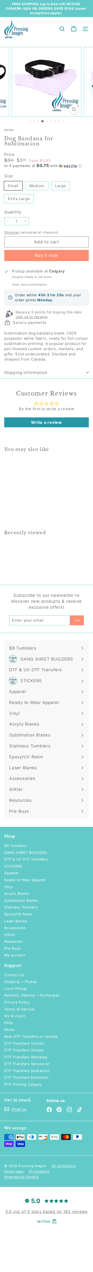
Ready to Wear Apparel (25, 880)
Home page (14, 1171)
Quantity (13, 211)
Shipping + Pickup (20, 981)
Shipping (11, 232)
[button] (46, 165)
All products (39, 1171)
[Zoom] (74, 109)
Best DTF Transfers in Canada (31, 1036)
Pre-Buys (12, 948)
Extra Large (19, 198)
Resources (13, 941)
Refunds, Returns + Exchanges (31, 995)
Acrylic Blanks (17, 893)
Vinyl (8, 887)
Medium (37, 185)
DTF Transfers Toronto (24, 1043)
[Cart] (74, 29)
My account (14, 955)
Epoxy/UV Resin (18, 914)
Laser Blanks (15, 921)
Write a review (46, 422)
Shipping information (25, 372)
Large (60, 185)
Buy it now (46, 255)
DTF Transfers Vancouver (26, 1064)
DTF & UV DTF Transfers (26, 859)
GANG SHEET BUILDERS (25, 852)
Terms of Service (19, 1009)
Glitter (9, 935)
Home (9, 130)
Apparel (11, 873)
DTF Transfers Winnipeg (25, 1057)
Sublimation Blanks (21, 900)
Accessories (15, 928)
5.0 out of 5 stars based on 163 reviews (46, 1211)
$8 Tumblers (15, 845)
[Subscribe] (77, 620)
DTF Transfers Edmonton (26, 1077)
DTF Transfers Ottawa (24, 1050)
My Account (15, 1016)
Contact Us (14, 975)
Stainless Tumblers (21, 907)
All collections (64, 1166)
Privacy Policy (17, 1002)
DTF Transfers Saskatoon (26, 1071)
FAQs (8, 1023)
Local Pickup (15, 988)
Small (13, 185)
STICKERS (13, 866)
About (9, 1029)
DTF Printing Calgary (23, 1084)
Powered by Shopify (21, 1177)
